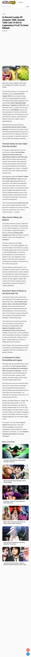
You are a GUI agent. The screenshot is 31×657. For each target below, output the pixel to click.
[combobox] (12, 6)
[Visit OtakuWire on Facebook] (28, 654)
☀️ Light (27, 6)
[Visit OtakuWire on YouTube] (28, 650)
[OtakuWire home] (8, 2)
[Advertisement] (15, 48)
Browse (21, 2)
